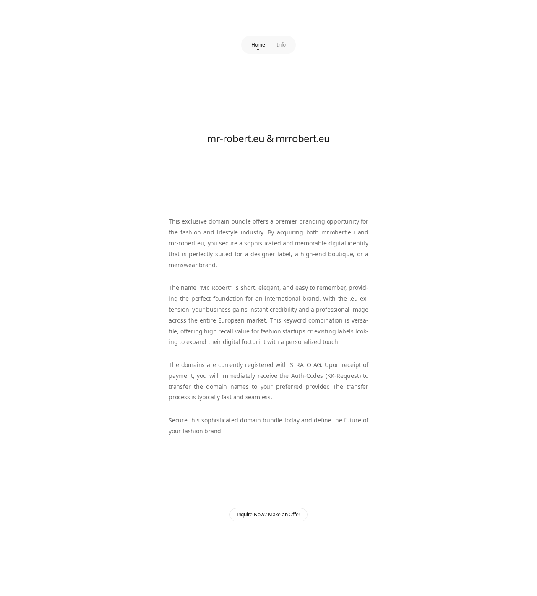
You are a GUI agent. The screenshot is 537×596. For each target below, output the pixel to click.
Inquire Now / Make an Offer (269, 514)
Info (281, 44)
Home (258, 44)
